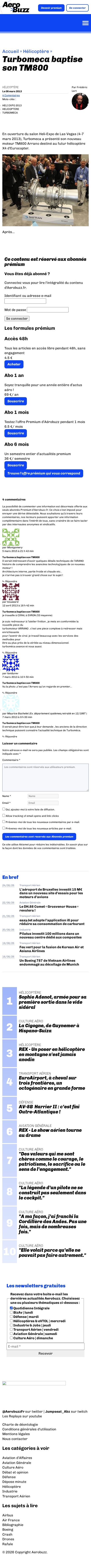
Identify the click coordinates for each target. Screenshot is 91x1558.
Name (6, 796)
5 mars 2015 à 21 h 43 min (18, 551)
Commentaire (11, 760)
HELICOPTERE (10, 109)
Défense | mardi (26, 1317)
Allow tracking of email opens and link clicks (32, 815)
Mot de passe (15, 310)
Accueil (10, 51)
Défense (9, 1477)
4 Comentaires (11, 95)
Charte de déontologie (20, 1424)
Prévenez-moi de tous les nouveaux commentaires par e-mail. (43, 822)
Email (6, 802)
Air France (11, 1520)
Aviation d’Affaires (17, 1458)
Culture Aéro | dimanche (33, 1338)
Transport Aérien (29, 885)
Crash (7, 1534)
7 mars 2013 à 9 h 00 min (17, 717)
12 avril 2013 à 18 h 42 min (18, 605)
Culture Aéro (12, 1467)
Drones (8, 1539)
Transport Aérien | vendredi (36, 1330)
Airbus (7, 1515)
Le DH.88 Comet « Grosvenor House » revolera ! (49, 908)
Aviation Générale (30, 902)
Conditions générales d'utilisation (29, 1429)
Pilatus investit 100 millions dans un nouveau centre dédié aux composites (50, 935)
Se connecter (77, 7)
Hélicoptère (36, 51)
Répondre (11, 581)
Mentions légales (16, 1434)
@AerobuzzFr (13, 1411)
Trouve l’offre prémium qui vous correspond (43, 473)
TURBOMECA (10, 112)
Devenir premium (51, 7)
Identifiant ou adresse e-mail (27, 296)
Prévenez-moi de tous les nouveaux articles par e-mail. (39, 828)
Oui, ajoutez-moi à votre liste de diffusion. (30, 809)
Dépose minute (14, 1482)
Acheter (14, 364)
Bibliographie (12, 1525)
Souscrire (15, 401)
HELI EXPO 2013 (12, 105)
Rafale (7, 1544)
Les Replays (12, 1416)
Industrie (25, 929)
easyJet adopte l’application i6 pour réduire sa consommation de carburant (52, 922)
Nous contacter (15, 1439)
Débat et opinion (15, 1472)
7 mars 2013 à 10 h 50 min (18, 676)
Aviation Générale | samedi (35, 1334)
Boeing (7, 1529)
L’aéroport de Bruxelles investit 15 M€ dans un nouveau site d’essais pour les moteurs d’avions (51, 893)
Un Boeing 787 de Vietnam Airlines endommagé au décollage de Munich (49, 962)
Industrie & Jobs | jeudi (32, 1325)
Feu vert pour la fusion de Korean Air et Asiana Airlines (51, 949)
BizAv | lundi (23, 1312)
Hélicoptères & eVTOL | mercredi (39, 1321)
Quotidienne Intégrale (31, 1308)
